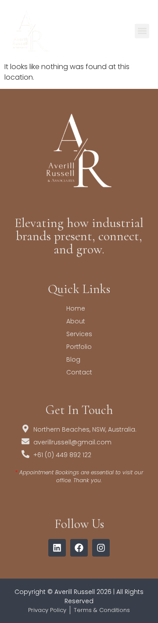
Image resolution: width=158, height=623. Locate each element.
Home (75, 308)
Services (79, 334)
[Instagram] (101, 548)
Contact (79, 372)
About (75, 321)
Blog (73, 359)
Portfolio (79, 346)
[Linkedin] (57, 548)
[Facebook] (79, 548)
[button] (142, 31)
